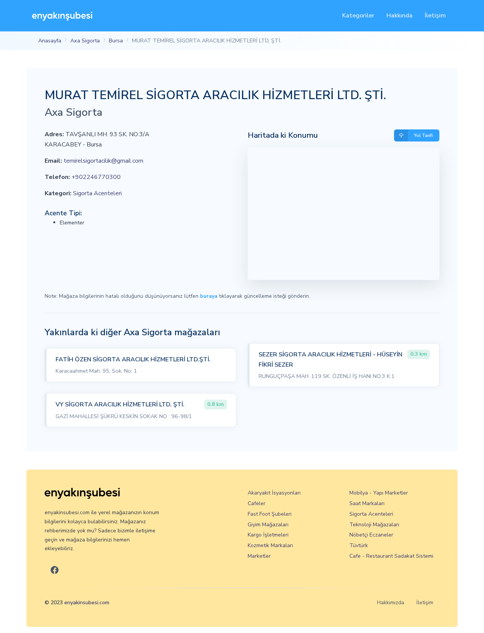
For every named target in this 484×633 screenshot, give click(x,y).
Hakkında (399, 15)
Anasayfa (49, 40)
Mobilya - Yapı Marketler (378, 492)
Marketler (259, 556)
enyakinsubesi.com (86, 602)
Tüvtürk (358, 545)
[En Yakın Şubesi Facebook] (55, 570)
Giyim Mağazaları (268, 524)
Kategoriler (358, 15)
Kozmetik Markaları (270, 545)
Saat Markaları (367, 503)
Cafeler (256, 503)
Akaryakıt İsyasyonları (274, 492)
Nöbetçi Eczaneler (371, 534)
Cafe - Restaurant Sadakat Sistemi (391, 556)
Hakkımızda (390, 602)
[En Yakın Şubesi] (62, 15)
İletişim (435, 15)
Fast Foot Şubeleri (270, 514)
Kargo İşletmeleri (268, 534)
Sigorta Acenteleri (97, 193)
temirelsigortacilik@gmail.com (103, 161)
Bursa (116, 40)
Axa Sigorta (85, 40)
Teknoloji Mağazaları (374, 524)
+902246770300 (96, 177)
